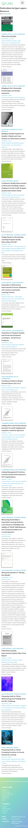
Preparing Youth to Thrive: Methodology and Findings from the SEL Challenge (13, 698)
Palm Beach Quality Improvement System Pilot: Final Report (13, 653)
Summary (3, 66)
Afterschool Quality (8, 36)
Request (9, 66)
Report (16, 181)
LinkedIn (4, 807)
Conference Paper (7, 423)
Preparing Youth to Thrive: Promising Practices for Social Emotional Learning (12, 752)
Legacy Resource (19, 34)
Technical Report (20, 235)
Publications (7, 14)
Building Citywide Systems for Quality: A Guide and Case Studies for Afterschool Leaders (13, 136)
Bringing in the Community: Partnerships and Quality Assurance (11, 90)
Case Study (5, 129)
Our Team (5, 811)
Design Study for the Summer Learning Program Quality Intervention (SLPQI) (12, 239)
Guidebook (13, 129)
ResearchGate (6, 809)
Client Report (6, 282)
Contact (4, 813)
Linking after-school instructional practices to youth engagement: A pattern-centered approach (13, 428)
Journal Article (7, 34)
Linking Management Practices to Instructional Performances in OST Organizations (13, 474)
